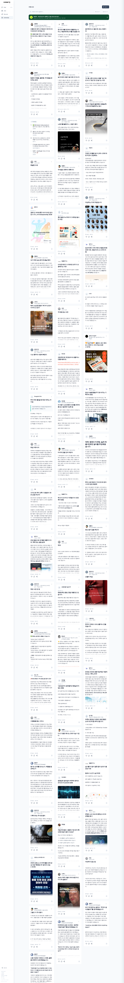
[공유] (37, 65)
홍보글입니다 (33, 210)
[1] (31, 294)
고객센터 (2, 972)
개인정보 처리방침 (4, 975)
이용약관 (2, 974)
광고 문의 (2, 976)
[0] (31, 65)
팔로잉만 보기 (105, 11)
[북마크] (52, 65)
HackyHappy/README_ (64, 362)
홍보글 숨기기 (97, 11)
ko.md (72, 362)
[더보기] (52, 24)
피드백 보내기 (3, 971)
